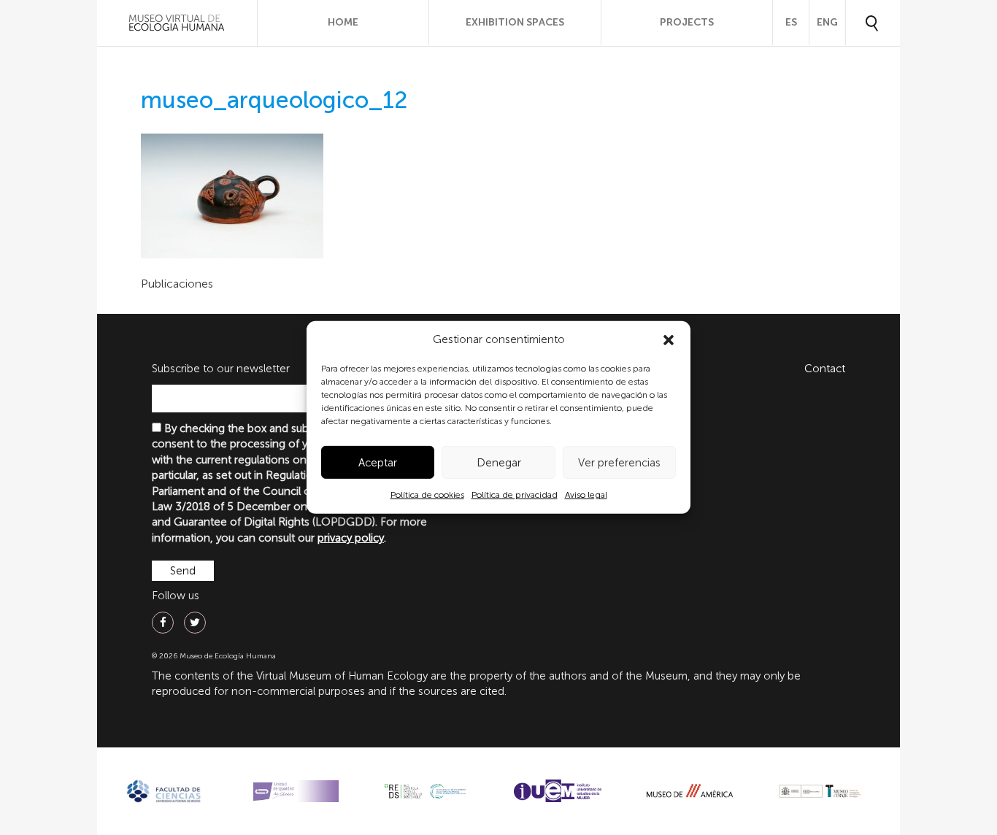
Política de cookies (427, 495)
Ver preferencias (619, 462)
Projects (687, 22)
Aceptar (377, 462)
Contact (824, 368)
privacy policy (350, 538)
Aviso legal (586, 495)
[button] (668, 340)
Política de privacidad (514, 495)
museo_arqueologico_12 (274, 100)
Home (343, 22)
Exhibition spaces (515, 22)
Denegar (499, 462)
